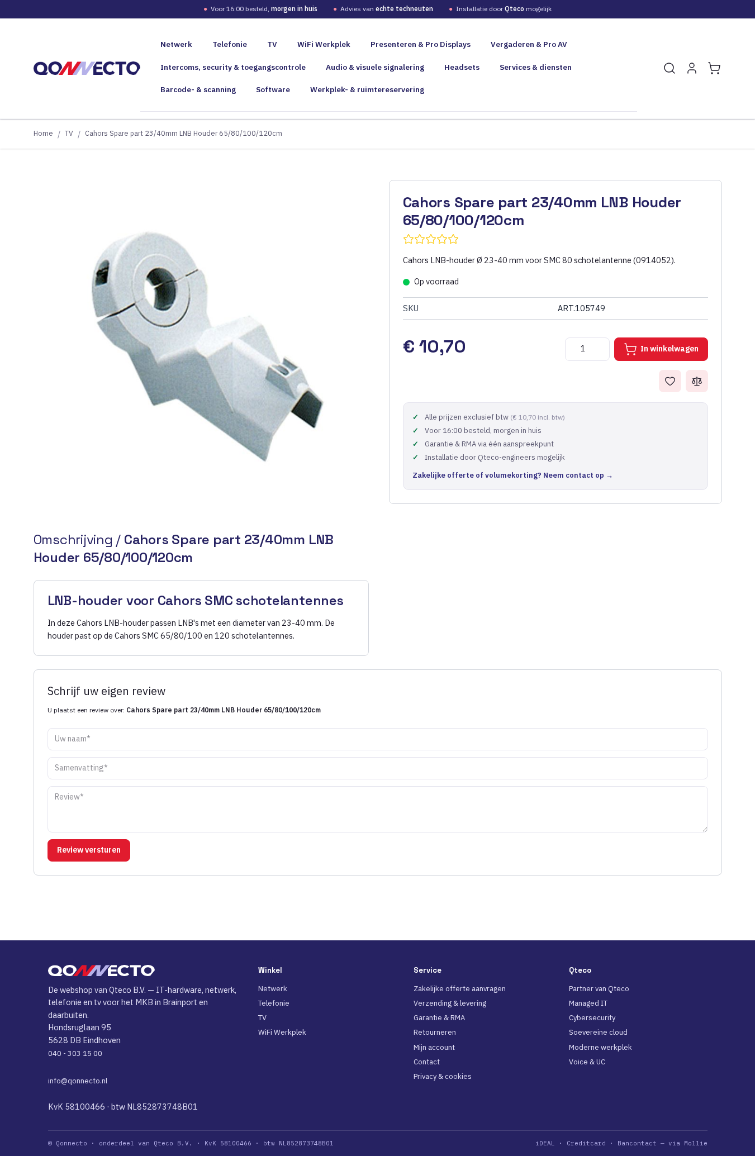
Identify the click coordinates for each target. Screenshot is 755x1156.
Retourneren (435, 1032)
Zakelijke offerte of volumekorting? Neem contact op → (512, 475)
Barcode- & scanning (198, 89)
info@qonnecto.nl (77, 1081)
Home (43, 133)
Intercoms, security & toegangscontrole (233, 67)
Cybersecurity (592, 1017)
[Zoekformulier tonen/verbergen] (669, 68)
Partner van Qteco (599, 988)
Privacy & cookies (443, 1076)
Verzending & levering (450, 1003)
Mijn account (434, 1047)
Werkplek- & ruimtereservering (367, 89)
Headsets (461, 67)
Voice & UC (587, 1062)
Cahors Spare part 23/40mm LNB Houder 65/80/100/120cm (183, 133)
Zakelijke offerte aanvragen (460, 988)
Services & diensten (536, 67)
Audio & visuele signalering (375, 67)
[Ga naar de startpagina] (87, 68)
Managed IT (588, 1003)
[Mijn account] (692, 68)
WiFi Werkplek (323, 44)
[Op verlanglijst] (670, 381)
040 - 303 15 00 (75, 1053)
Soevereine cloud (598, 1032)
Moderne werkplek (600, 1047)
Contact (427, 1062)
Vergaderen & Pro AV (529, 44)
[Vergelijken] (697, 381)
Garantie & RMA (439, 1017)
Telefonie (229, 44)
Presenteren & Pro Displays (421, 44)
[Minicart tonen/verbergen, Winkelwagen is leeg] (714, 68)
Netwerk (176, 44)
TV (272, 44)
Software (273, 89)
